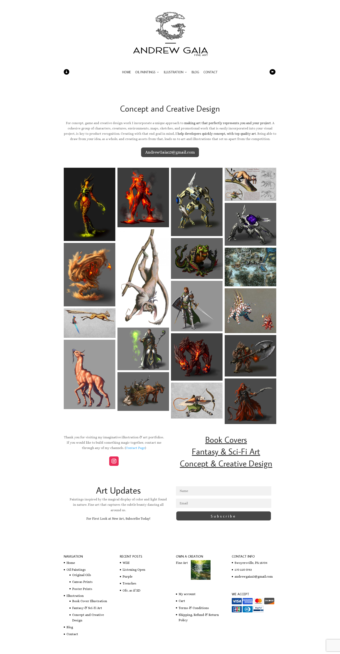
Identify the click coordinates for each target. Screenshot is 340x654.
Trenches (129, 583)
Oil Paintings (145, 72)
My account (187, 594)
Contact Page (135, 448)
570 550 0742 (243, 570)
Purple (127, 576)
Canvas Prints (82, 582)
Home (126, 72)
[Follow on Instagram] (114, 461)
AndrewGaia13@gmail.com (170, 152)
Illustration (173, 72)
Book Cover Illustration (89, 601)
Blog (195, 72)
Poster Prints (82, 589)
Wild (126, 563)
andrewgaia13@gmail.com (254, 576)
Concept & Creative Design (226, 463)
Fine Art (182, 563)
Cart (182, 601)
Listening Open (134, 570)
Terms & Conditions (194, 608)
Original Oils (81, 575)
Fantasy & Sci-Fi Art (87, 608)
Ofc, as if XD (131, 590)
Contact (210, 72)
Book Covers (226, 439)
